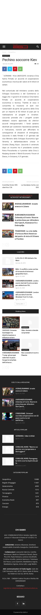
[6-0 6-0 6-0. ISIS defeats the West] (8, 261)
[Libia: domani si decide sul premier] (30, 322)
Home (4, 52)
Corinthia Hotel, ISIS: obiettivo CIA (10, 186)
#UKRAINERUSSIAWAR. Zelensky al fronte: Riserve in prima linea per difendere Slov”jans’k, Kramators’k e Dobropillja (27, 220)
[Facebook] (4, 69)
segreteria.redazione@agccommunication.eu (20, 588)
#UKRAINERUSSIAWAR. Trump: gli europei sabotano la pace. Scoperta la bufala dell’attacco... (10, 357)
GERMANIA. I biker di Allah (25, 436)
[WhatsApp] (20, 69)
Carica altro (19, 304)
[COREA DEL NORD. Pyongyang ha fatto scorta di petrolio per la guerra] (8, 461)
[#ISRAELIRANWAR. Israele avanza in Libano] (8, 206)
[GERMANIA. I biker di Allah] (8, 439)
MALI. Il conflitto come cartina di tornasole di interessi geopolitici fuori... (26, 271)
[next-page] (7, 244)
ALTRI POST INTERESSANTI (20, 197)
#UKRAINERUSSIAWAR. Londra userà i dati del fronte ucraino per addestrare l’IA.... (26, 283)
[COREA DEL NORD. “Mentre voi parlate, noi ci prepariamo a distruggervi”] (8, 450)
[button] (4, 47)
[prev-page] (3, 244)
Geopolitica (11, 52)
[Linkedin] (23, 603)
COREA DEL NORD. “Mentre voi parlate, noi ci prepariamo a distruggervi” (26, 449)
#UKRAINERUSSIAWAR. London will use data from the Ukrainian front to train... (27, 294)
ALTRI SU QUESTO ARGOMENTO (20, 196)
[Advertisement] (20, 21)
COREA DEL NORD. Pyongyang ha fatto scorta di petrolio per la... (26, 461)
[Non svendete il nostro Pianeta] (30, 345)
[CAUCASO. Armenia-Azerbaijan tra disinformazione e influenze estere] (11, 322)
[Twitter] (10, 69)
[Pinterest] (15, 69)
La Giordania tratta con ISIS (30, 186)
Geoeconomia (7, 236)
